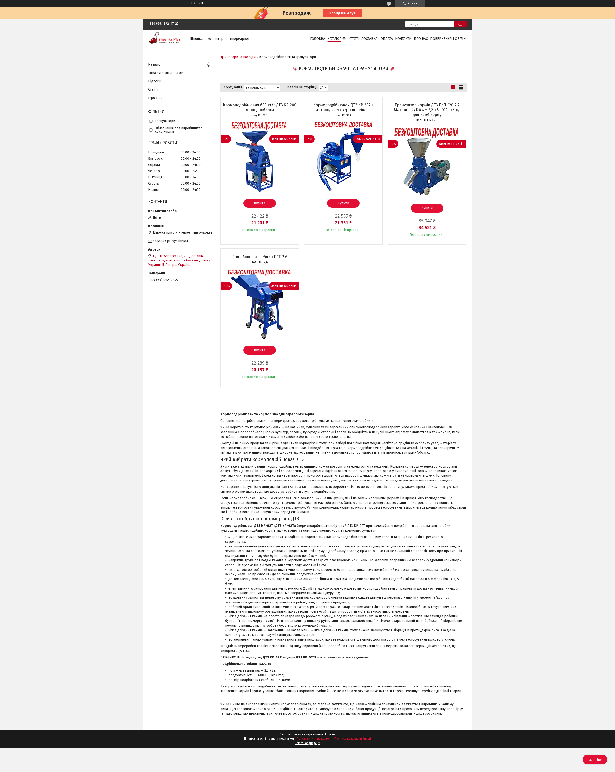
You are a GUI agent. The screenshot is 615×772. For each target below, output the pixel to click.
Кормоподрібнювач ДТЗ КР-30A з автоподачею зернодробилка (343, 107)
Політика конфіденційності (352, 738)
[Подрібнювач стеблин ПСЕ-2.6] (260, 304)
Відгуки (154, 81)
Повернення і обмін (448, 39)
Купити (259, 203)
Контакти (403, 39)
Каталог (334, 39)
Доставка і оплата (377, 39)
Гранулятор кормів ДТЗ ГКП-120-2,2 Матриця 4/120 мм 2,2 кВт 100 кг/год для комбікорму (427, 110)
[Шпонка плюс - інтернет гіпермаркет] (166, 39)
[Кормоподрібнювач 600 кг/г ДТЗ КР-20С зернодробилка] (260, 157)
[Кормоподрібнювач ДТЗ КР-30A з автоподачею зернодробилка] (343, 157)
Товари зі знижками (166, 73)
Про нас (421, 39)
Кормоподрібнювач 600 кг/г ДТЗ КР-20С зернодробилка (259, 107)
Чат (599, 759)
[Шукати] (460, 24)
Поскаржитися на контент (314, 738)
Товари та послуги (241, 57)
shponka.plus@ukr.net (170, 241)
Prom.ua (330, 734)
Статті (354, 39)
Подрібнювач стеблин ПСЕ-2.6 (259, 257)
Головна (317, 39)
